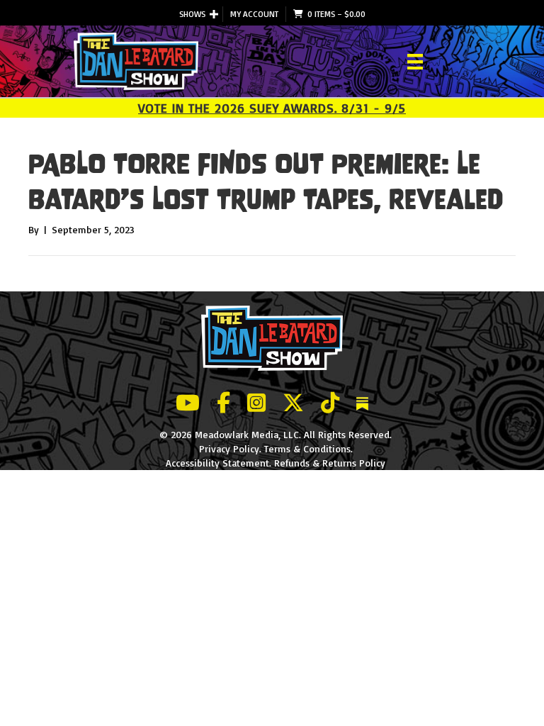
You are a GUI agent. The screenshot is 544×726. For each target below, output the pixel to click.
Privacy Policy (229, 448)
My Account (254, 14)
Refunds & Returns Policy (329, 463)
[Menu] (415, 61)
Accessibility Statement (217, 463)
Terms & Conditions (307, 448)
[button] (213, 14)
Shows (192, 14)
